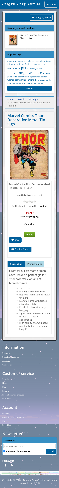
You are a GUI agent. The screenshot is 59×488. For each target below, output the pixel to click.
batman (30, 61)
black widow (40, 61)
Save (17, 239)
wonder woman (30, 83)
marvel (12, 73)
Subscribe (10, 451)
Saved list (6, 425)
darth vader (16, 64)
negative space (30, 73)
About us (6, 361)
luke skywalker (35, 68)
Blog (4, 387)
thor (14, 83)
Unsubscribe (24, 451)
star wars (19, 80)
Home (10, 99)
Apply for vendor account (13, 417)
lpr (26, 68)
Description (16, 263)
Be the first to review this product (29, 205)
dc (23, 64)
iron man (16, 68)
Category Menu (42, 17)
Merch (21, 99)
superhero (29, 80)
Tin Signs (33, 99)
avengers (22, 61)
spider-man (35, 76)
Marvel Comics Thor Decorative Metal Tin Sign (34, 36)
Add (30, 234)
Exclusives (6, 398)
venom (19, 83)
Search (5, 379)
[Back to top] (55, 484)
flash (27, 64)
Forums (5, 391)
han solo (33, 64)
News (4, 383)
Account (5, 413)
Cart (4, 421)
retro (15, 76)
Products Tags (34, 263)
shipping (34, 216)
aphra (10, 61)
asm (15, 61)
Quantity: (29, 224)
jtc (23, 68)
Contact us (7, 364)
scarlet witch (24, 76)
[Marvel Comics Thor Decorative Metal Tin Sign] (29, 155)
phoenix (46, 73)
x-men (41, 83)
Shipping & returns (10, 357)
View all (29, 88)
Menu (52, 4)
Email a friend (21, 249)
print (9, 76)
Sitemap (6, 353)
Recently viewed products (13, 394)
